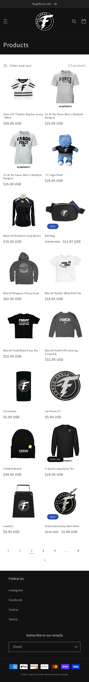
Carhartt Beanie (12, 468)
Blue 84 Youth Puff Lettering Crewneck (61, 352)
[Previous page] (8, 550)
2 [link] (32, 551)
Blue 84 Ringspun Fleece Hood (21, 293)
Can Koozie (9, 411)
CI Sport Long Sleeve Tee (59, 468)
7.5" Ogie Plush (54, 175)
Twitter (14, 610)
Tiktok (13, 619)
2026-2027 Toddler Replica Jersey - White (23, 116)
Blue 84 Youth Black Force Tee (20, 350)
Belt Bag (50, 235)
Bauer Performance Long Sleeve (22, 235)
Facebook (15, 600)
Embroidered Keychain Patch (62, 526)
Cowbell (8, 526)
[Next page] (44, 560)
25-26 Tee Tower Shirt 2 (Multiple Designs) (22, 176)
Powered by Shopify (59, 674)
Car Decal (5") (53, 411)
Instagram (16, 590)
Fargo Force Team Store (38, 674)
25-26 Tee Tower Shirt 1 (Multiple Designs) (64, 116)
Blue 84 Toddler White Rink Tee (63, 293)
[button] (5, 21)
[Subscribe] (75, 647)
